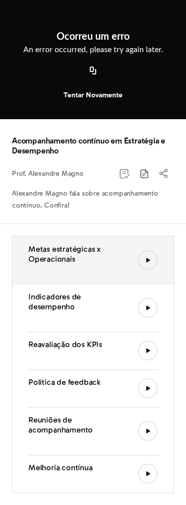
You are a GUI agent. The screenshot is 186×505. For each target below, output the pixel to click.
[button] (144, 174)
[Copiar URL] (93, 71)
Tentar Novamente (93, 95)
